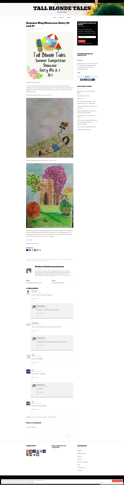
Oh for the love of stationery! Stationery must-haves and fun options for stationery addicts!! (87, 122)
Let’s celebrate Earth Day (83, 96)
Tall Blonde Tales (62, 8)
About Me (61, 17)
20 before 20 (80, 98)
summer (61, 259)
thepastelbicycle (35, 323)
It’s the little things (46, 95)
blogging (79, 450)
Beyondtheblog (52, 160)
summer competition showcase (32, 260)
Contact (69, 17)
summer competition (34, 259)
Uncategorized (80, 467)
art (44, 259)
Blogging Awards (81, 453)
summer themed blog (44, 260)
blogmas (79, 456)
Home (54, 17)
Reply (33, 300)
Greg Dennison (34, 291)
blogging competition (50, 259)
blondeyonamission (31, 28)
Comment (69, 436)
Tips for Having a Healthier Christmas (86, 127)
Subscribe (82, 41)
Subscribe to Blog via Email (87, 24)
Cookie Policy (31, 482)
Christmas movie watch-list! (84, 129)
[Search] (96, 1)
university (79, 470)
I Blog (33, 401)
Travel (78, 464)
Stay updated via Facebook (59, 446)
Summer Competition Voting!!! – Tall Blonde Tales (43, 417)
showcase (57, 259)
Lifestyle (79, 459)
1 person (37, 298)
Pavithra (33, 354)
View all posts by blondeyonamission (63, 275)
